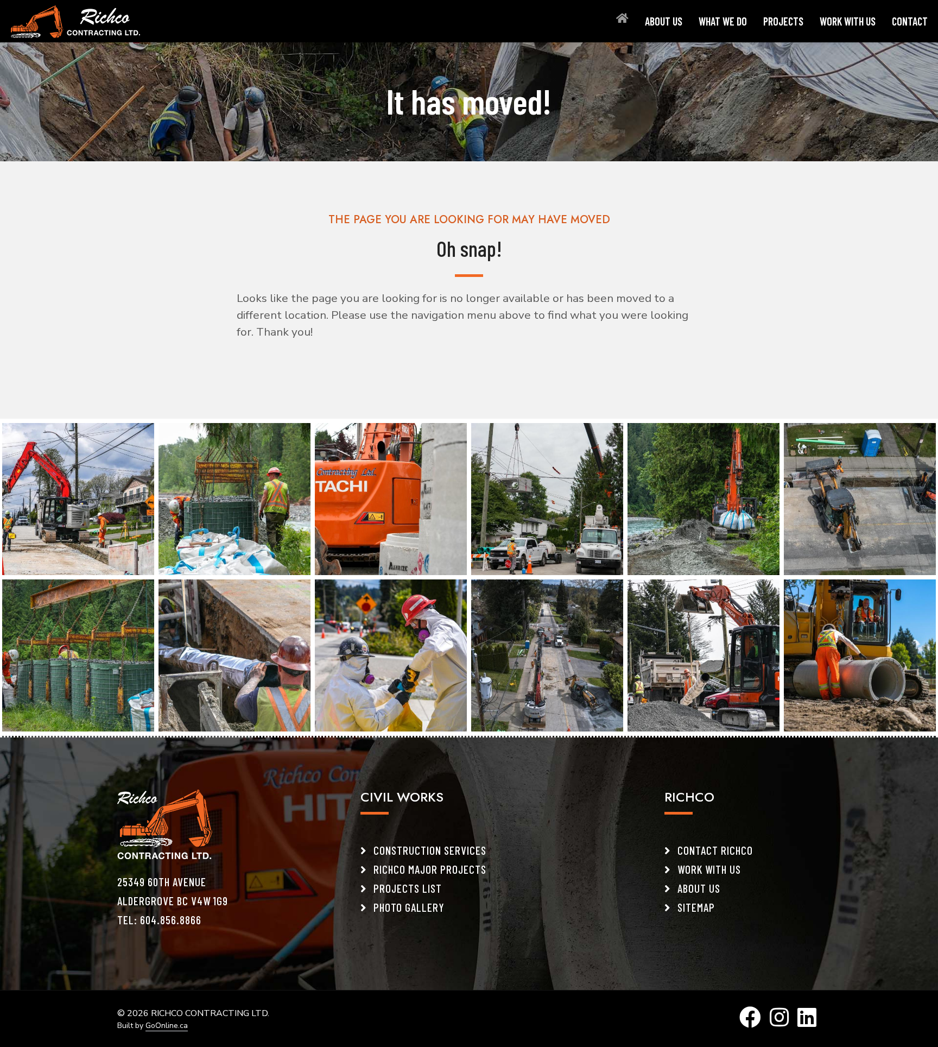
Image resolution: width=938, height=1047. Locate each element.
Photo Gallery (408, 907)
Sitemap (695, 907)
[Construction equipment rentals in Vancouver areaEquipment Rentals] (391, 498)
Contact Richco (714, 850)
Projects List (406, 888)
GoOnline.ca (166, 1025)
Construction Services (428, 850)
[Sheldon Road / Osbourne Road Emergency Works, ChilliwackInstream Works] (234, 498)
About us (697, 888)
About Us (663, 21)
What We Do (723, 21)
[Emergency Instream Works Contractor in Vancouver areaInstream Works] (703, 498)
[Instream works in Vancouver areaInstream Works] (547, 498)
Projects (783, 21)
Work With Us (848, 21)
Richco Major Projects (428, 869)
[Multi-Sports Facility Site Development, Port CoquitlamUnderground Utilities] (860, 654)
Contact (910, 21)
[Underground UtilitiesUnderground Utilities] (234, 654)
